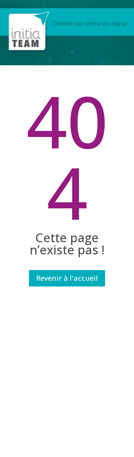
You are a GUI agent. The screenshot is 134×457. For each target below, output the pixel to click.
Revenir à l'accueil (67, 278)
